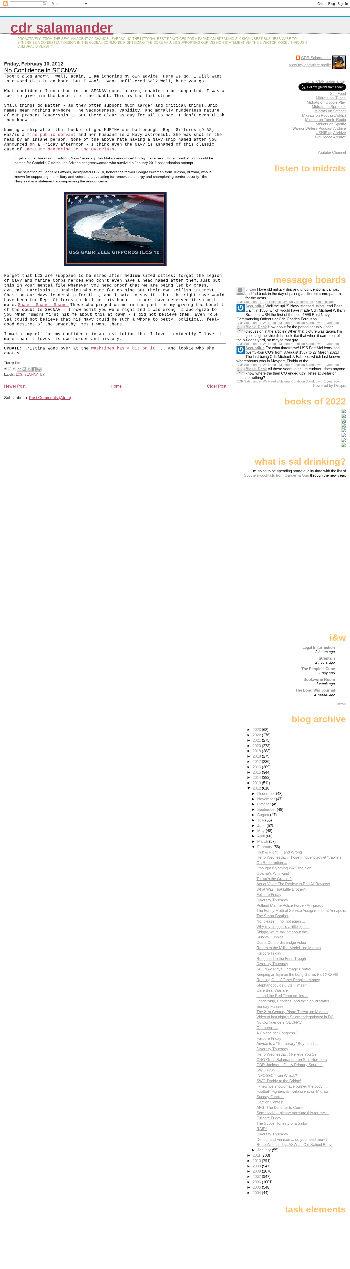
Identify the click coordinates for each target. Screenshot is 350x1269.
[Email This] (19, 369)
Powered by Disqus (329, 385)
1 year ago (331, 323)
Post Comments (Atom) (50, 398)
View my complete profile (310, 65)
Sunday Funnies (270, 937)
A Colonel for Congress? (276, 1033)
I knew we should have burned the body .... (292, 1086)
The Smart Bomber (272, 916)
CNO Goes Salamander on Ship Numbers (291, 1059)
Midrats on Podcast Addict (324, 115)
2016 (257, 767)
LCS (19, 374)
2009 (257, 1166)
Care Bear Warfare (272, 990)
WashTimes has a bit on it (123, 348)
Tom (17, 362)
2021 (257, 740)
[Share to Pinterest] (39, 369)
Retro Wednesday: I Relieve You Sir (286, 1054)
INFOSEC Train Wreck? (276, 1075)
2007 (257, 1176)
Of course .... (267, 1027)
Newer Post (14, 386)
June (261, 825)
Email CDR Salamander (326, 81)
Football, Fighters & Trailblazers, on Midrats (292, 1091)
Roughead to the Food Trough (281, 958)
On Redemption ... (271, 862)
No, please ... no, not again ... (280, 921)
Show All (341, 703)
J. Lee (250, 289)
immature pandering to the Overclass (69, 149)
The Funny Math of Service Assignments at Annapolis (301, 910)
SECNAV (31, 374)
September (267, 809)
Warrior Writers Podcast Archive (319, 128)
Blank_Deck (256, 327)
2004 (257, 1192)
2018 (257, 756)
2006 (257, 1182)
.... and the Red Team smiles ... (282, 995)
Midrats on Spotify (331, 124)
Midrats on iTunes (331, 98)
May (261, 830)
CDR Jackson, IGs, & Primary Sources (289, 1065)
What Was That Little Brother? (281, 889)
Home (116, 386)
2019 (257, 751)
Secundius (254, 306)
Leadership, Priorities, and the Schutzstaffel (292, 1001)
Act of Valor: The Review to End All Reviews (293, 884)
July (261, 820)
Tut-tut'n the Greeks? (274, 879)
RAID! (261, 1128)
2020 (257, 745)
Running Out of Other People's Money (288, 980)
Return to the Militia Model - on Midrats (288, 948)
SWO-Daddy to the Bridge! (278, 1081)
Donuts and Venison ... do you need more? (291, 1139)
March (263, 841)
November (266, 799)
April (261, 836)
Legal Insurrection (318, 647)
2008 (257, 1171)
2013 (257, 783)
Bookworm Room (319, 679)
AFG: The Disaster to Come (279, 1107)
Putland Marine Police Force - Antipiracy (289, 905)
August (263, 815)
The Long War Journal (315, 690)
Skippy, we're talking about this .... (284, 932)
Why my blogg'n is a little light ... (283, 926)
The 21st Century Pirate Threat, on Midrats (292, 1012)
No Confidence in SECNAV (40, 70)
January (264, 1150)
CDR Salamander (62, 28)
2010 (257, 1160)
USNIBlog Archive (331, 132)
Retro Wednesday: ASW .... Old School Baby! (294, 1144)
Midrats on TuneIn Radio (325, 119)
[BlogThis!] (24, 369)
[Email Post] (42, 374)
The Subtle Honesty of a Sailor (281, 1123)
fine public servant (51, 135)
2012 (257, 788)
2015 (257, 772)
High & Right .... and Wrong (279, 852)
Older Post (216, 386)
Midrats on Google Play (326, 102)
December (266, 793)
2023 (257, 729)
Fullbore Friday (268, 894)
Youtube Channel (331, 152)
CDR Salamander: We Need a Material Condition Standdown (279, 323)
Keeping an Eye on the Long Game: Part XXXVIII (297, 974)
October (264, 804)
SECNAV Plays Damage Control (283, 969)
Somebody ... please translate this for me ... (292, 1113)
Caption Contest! (270, 1102)
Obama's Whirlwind (272, 873)
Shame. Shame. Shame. (43, 305)
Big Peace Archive (330, 137)
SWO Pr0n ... (267, 1070)
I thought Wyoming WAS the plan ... (285, 868)
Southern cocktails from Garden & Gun (276, 475)
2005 (257, 1187)
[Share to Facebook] (34, 369)
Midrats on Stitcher (330, 111)
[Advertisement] (314, 518)
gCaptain (327, 658)
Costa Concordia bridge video (281, 942)
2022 (257, 735)
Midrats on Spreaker (329, 106)
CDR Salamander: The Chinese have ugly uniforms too (274, 302)
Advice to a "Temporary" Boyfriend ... (287, 1043)
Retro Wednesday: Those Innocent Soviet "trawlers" (299, 857)
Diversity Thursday (272, 900)
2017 (257, 761)
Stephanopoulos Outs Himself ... (283, 985)
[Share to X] (29, 369)
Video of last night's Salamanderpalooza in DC (295, 1017)
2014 (257, 777)
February (265, 847)
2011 (257, 1155)
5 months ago (325, 302)
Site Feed (338, 93)
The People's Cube (318, 668)
